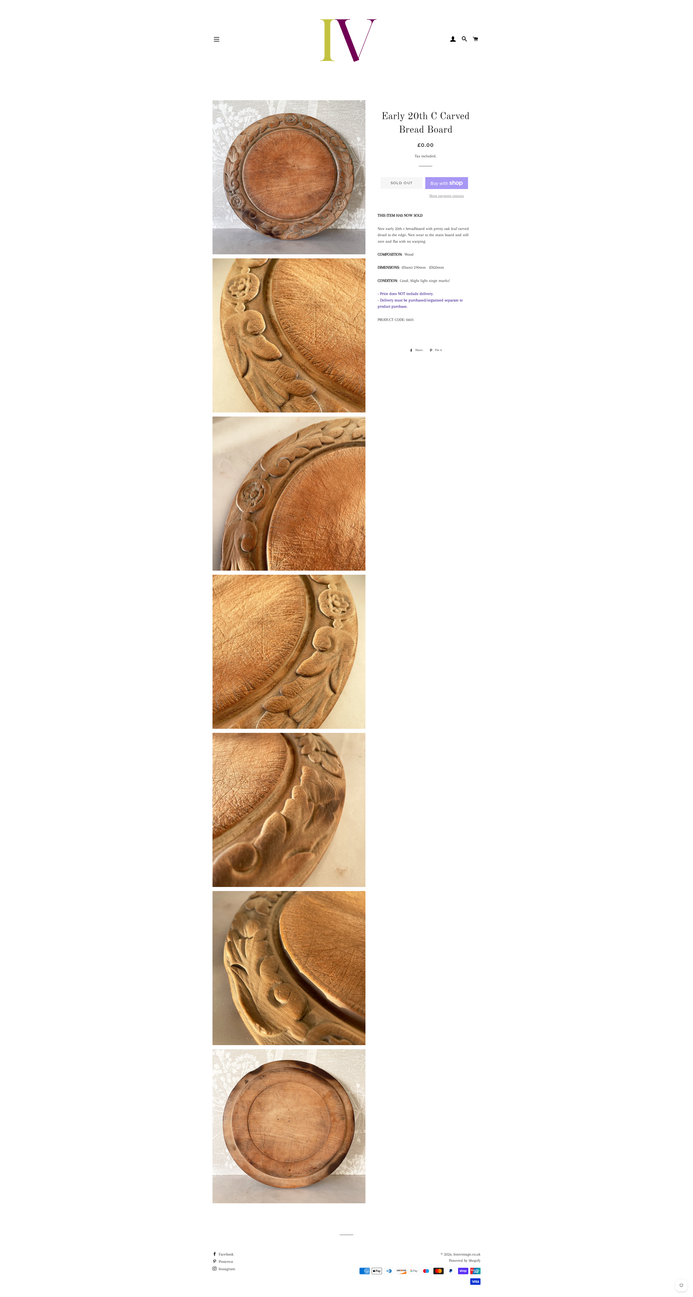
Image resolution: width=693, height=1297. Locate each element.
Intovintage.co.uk (466, 1254)
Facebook (226, 1254)
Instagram (226, 1269)
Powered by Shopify (464, 1260)
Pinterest (225, 1261)
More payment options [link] (446, 196)
